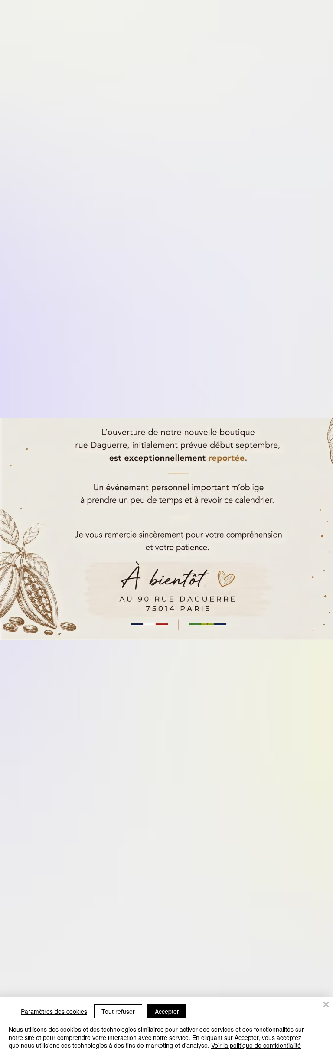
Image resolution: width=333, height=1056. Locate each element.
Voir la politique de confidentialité (256, 1045)
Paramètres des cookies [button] (54, 1011)
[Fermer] (326, 1005)
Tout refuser (118, 1011)
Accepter (167, 1011)
